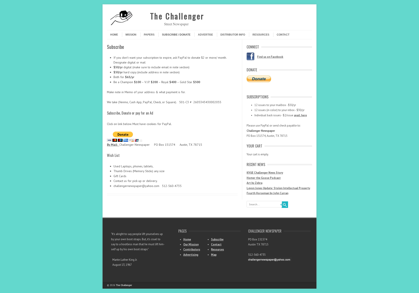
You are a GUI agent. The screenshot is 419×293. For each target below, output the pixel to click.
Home (114, 34)
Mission (130, 34)
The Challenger (177, 16)
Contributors (191, 249)
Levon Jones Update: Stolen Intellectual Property (278, 188)
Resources (260, 34)
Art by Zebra (254, 183)
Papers (149, 34)
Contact (283, 34)
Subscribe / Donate (176, 34)
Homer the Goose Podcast (264, 178)
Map (213, 255)
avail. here (300, 115)
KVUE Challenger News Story (265, 173)
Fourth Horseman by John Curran (267, 193)
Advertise (205, 34)
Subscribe (217, 239)
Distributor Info (232, 34)
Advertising (190, 255)
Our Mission (191, 244)
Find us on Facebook (270, 57)
